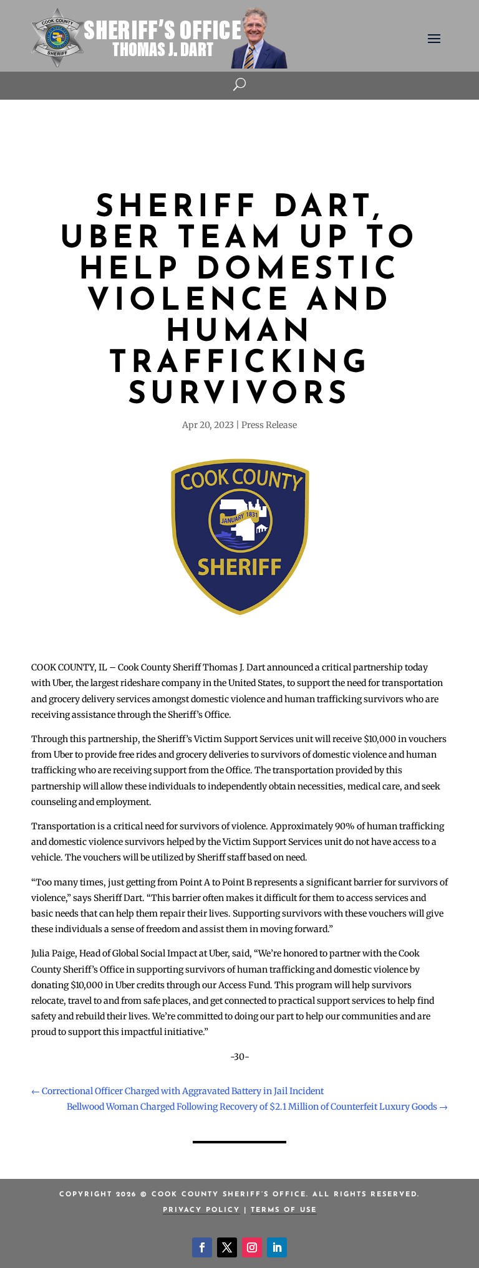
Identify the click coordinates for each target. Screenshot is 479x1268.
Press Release (269, 425)
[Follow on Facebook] (202, 1247)
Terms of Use (284, 1210)
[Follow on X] (227, 1247)
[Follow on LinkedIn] (277, 1247)
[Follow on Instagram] (252, 1247)
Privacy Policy (201, 1210)
